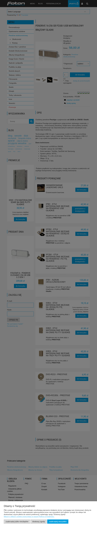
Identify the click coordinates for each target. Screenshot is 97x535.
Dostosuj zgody (38, 521)
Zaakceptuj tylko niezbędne (17, 521)
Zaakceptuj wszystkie (58, 521)
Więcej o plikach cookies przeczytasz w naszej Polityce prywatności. (29, 516)
